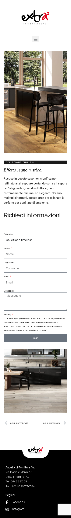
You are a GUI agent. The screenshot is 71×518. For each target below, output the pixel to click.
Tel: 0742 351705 (16, 481)
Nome (7, 248)
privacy (53, 322)
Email (7, 276)
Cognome (9, 262)
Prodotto (8, 233)
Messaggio (9, 290)
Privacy (8, 314)
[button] (35, 39)
